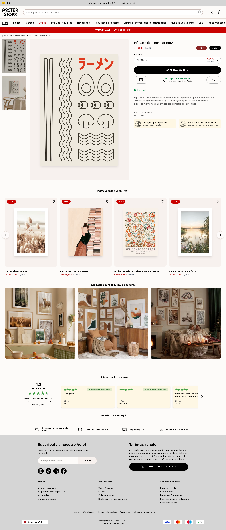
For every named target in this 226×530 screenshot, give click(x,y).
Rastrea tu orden (168, 487)
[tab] (212, 12)
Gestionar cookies (169, 502)
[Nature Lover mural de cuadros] (40, 323)
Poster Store (120, 521)
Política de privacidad (144, 511)
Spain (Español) (35, 522)
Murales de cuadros (48, 499)
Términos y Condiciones (83, 511)
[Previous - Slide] (5, 235)
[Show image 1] (14, 56)
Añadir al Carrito (177, 70)
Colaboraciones (106, 495)
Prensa (101, 491)
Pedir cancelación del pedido (175, 499)
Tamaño (138, 54)
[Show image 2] (14, 93)
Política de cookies (107, 511)
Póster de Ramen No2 (39, 35)
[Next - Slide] (220, 235)
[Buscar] (200, 12)
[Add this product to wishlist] (213, 80)
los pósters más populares (51, 491)
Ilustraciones (19, 35)
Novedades (43, 495)
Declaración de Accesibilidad (113, 499)
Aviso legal (125, 511)
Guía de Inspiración (47, 487)
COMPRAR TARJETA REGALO (161, 466)
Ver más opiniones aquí (113, 415)
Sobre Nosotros (106, 487)
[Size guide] (141, 80)
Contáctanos (167, 491)
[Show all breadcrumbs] (5, 35)
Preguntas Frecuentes (171, 495)
